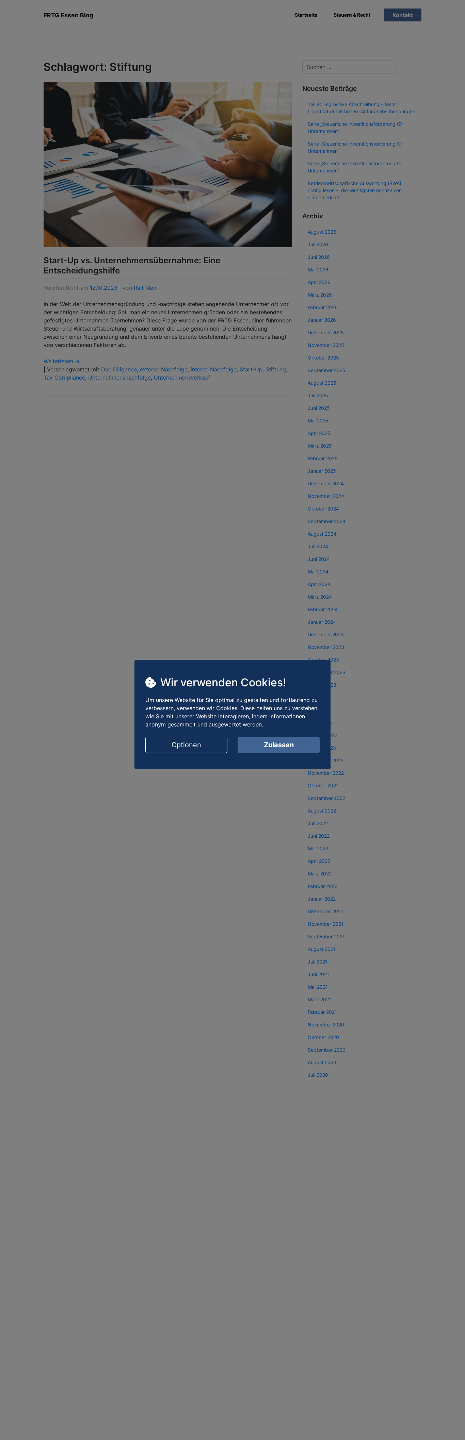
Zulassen (279, 745)
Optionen (186, 745)
